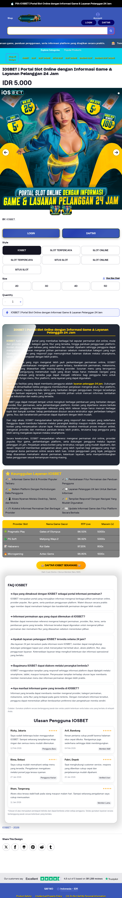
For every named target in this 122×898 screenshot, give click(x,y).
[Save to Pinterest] (33, 846)
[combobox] (58, 30)
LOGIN (88, 22)
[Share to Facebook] (15, 846)
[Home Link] (29, 18)
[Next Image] (116, 152)
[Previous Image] (5, 152)
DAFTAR (106, 22)
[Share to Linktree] (24, 846)
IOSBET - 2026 (10, 827)
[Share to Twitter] (6, 846)
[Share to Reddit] (42, 846)
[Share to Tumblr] (50, 846)
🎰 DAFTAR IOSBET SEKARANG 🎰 (61, 565)
